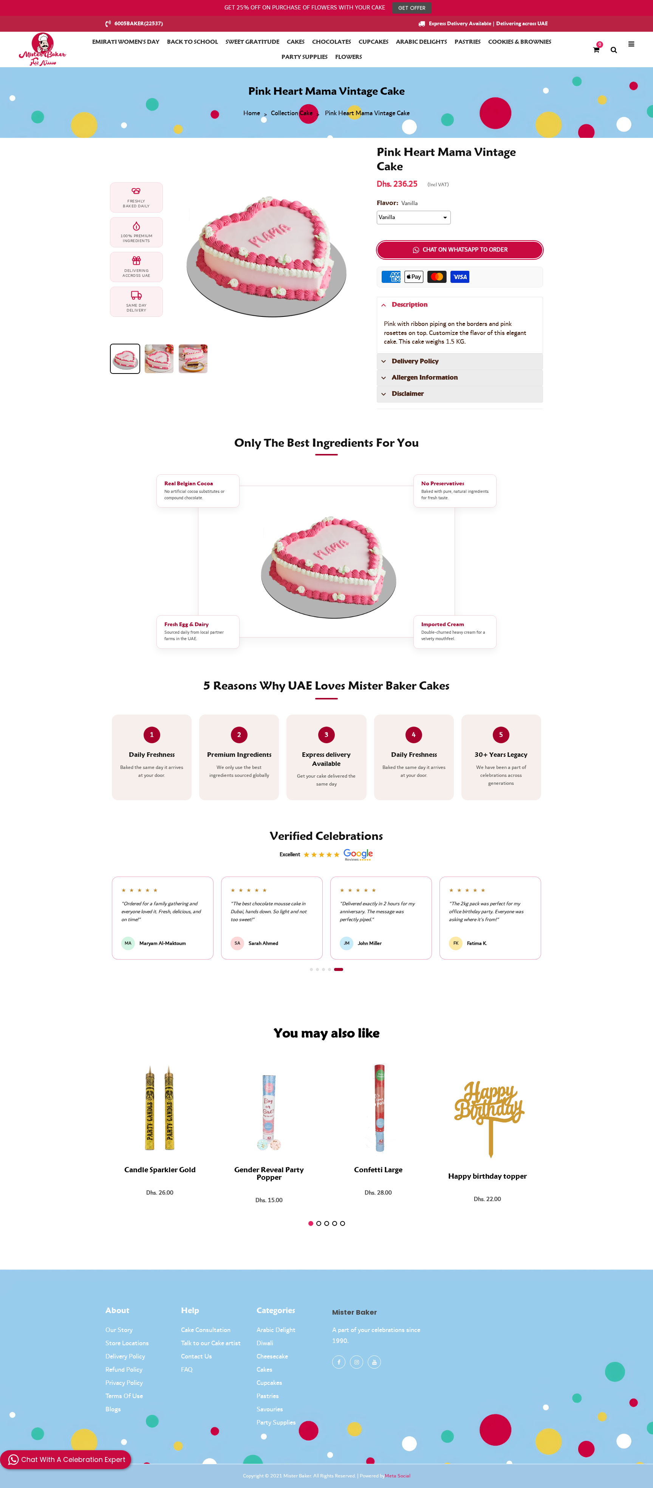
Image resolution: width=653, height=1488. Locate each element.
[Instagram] (356, 1362)
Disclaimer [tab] (408, 394)
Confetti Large (378, 1170)
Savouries (270, 1409)
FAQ (187, 1369)
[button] (314, 969)
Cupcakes (269, 1383)
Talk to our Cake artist (211, 1343)
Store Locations (127, 1343)
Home (251, 113)
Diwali (265, 1343)
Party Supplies (276, 1422)
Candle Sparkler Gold (160, 1170)
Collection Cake (292, 113)
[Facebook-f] (338, 1362)
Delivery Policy (125, 1356)
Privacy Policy (124, 1383)
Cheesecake (272, 1356)
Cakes (264, 1369)
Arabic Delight (276, 1330)
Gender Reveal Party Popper (269, 1174)
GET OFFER (412, 8)
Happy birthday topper (487, 1177)
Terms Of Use (124, 1396)
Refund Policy (123, 1369)
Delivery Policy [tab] (415, 361)
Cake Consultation (206, 1330)
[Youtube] (374, 1362)
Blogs (113, 1409)
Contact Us (196, 1356)
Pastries (268, 1396)
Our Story (119, 1330)
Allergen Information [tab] (425, 378)
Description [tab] (410, 305)
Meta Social (397, 1476)
